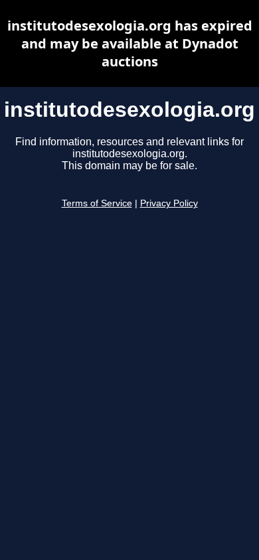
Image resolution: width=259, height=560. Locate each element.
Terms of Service (97, 203)
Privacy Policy (169, 203)
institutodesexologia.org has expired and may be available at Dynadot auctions (129, 43)
